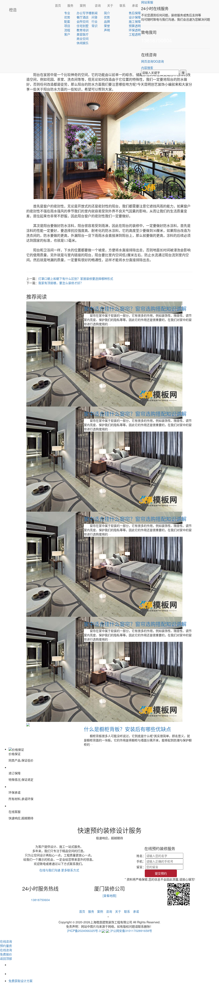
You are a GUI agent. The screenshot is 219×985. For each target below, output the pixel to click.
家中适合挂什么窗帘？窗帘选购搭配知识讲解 (135, 308)
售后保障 (135, 13)
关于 (110, 5)
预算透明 (135, 26)
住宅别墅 (83, 26)
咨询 (98, 5)
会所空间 (83, 21)
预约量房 (6, 945)
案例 (83, 5)
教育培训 (83, 30)
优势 (67, 17)
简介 (107, 13)
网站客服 (147, 2)
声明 (107, 30)
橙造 (13, 9)
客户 (67, 34)
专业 (67, 13)
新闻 (95, 13)
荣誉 (107, 26)
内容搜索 (147, 68)
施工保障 (135, 21)
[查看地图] (109, 895)
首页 (58, 5)
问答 (95, 17)
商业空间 (83, 38)
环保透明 (135, 30)
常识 (95, 26)
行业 (95, 21)
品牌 (107, 21)
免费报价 (6, 954)
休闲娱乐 (83, 43)
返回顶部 (6, 958)
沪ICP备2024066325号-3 (84, 930)
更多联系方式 (70, 870)
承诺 (135, 5)
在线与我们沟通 (49, 870)
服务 (70, 5)
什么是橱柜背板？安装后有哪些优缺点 (127, 729)
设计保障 (135, 17)
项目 (67, 26)
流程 (67, 30)
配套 (67, 21)
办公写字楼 (84, 13)
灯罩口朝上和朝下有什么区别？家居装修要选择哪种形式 (75, 278)
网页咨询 (147, 61)
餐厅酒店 (83, 17)
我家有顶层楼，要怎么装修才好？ (60, 283)
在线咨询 (6, 950)
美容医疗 (83, 34)
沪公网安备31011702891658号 (131, 930)
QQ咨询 (158, 61)
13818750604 (156, 40)
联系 (123, 5)
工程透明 (135, 34)
